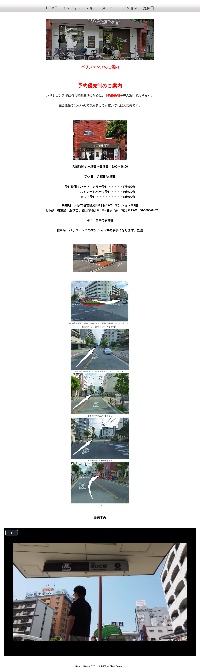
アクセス (130, 7)
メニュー (109, 7)
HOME (51, 7)
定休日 (148, 7)
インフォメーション (79, 7)
